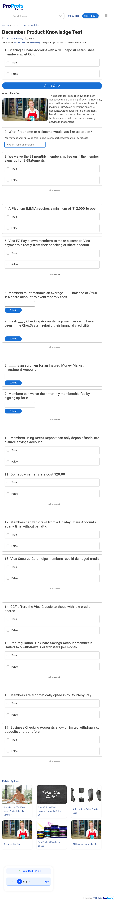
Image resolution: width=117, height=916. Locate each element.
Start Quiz (52, 86)
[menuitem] (73, 16)
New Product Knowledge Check (49, 844)
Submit (13, 310)
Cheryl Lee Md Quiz (12, 844)
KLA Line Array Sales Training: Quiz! (86, 811)
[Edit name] (30, 881)
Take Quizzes (72, 16)
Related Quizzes (11, 781)
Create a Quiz (90, 16)
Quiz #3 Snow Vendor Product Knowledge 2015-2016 (50, 811)
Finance (10, 38)
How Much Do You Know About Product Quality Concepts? (14, 811)
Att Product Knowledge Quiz (86, 844)
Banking (19, 38)
